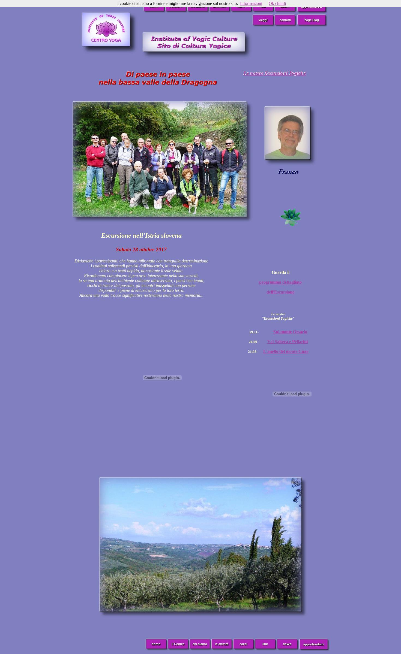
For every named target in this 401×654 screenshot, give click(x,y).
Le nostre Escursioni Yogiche (275, 73)
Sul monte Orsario (290, 331)
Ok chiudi (277, 3)
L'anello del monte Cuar (285, 351)
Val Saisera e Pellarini (287, 341)
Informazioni (251, 3)
